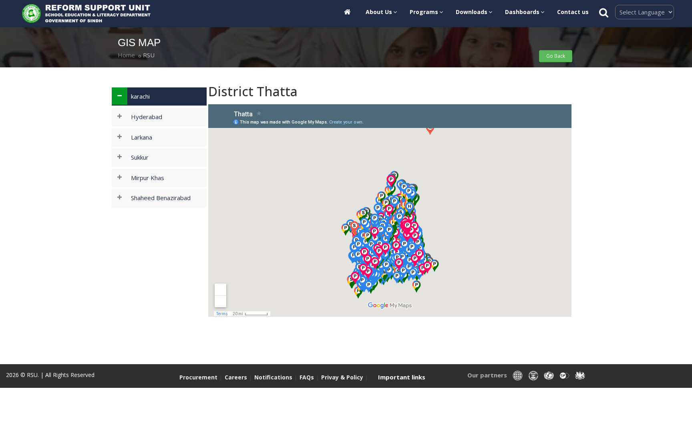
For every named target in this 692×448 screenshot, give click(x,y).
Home (126, 55)
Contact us (573, 12)
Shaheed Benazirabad (161, 198)
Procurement (198, 377)
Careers (236, 377)
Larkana (141, 137)
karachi (140, 96)
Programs (424, 12)
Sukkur (140, 157)
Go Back (555, 56)
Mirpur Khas (147, 178)
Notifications (273, 377)
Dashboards (522, 12)
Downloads (471, 12)
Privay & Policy (343, 377)
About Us (379, 12)
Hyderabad (146, 117)
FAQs (308, 377)
